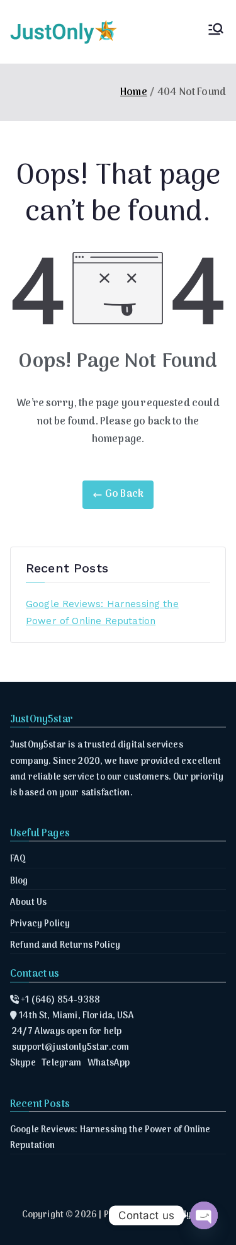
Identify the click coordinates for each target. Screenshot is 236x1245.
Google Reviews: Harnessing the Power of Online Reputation (102, 612)
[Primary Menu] (216, 31)
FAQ (18, 859)
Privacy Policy (40, 924)
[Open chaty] (204, 1215)
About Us (28, 902)
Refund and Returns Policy (65, 945)
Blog (19, 881)
